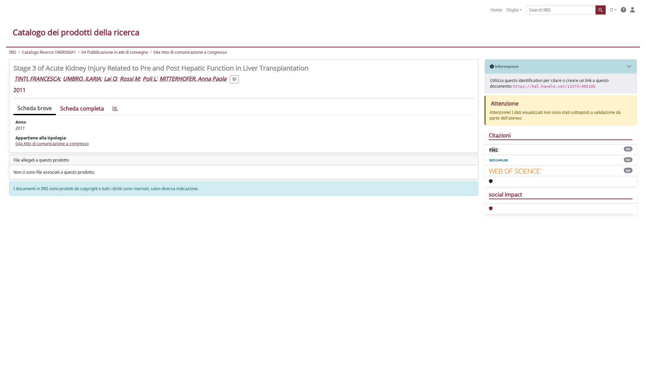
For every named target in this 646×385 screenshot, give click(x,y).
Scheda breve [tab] (34, 108)
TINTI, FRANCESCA (37, 78)
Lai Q (110, 78)
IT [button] (612, 10)
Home (496, 10)
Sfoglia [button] (512, 10)
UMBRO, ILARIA (82, 78)
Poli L (149, 78)
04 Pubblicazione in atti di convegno (114, 52)
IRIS (12, 52)
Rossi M (129, 78)
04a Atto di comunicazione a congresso (190, 52)
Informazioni (506, 66)
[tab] (115, 108)
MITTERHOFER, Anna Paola (192, 78)
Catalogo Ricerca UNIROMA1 (49, 52)
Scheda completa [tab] (82, 108)
